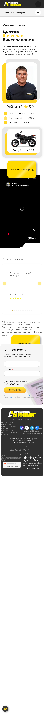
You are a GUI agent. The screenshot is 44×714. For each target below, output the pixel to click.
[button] (4, 283)
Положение (33, 396)
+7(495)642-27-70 (19, 450)
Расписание (17, 440)
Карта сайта (22, 446)
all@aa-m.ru (22, 454)
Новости (12, 439)
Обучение (18, 439)
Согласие (11, 398)
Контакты (29, 440)
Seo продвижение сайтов (32, 463)
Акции (24, 440)
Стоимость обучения (29, 439)
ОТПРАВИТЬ (15, 390)
